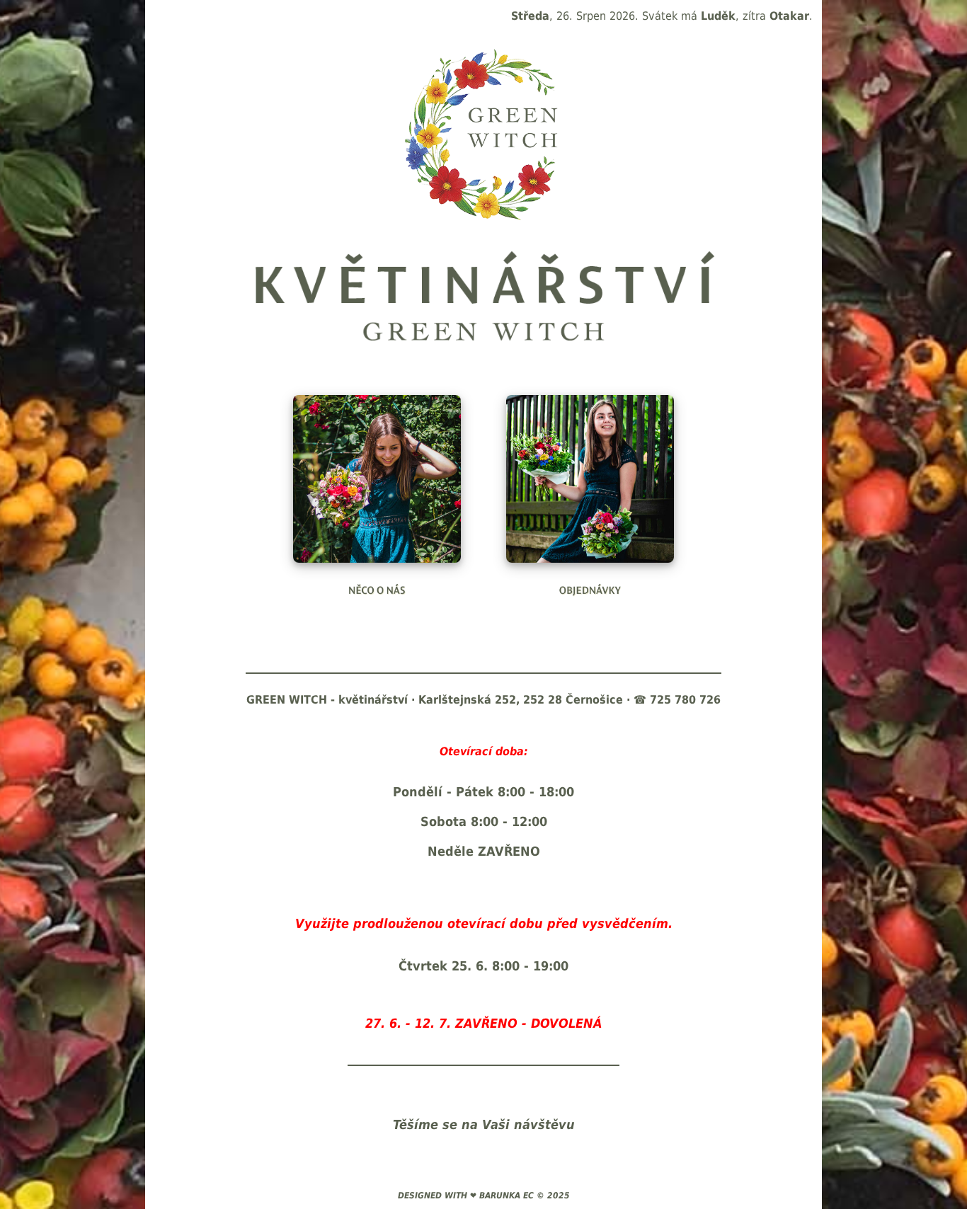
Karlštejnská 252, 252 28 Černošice (520, 699)
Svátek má (689, 16)
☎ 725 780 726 (677, 699)
